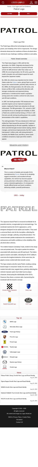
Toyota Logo (13, 347)
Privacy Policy (17, 417)
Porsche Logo (14, 337)
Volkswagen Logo (15, 352)
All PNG (9, 13)
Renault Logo (13, 357)
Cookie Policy (27, 417)
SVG (28, 13)
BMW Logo (13, 321)
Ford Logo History (15, 332)
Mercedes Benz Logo (16, 326)
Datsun (15, 82)
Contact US (19, 422)
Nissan (17, 174)
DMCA (10, 417)
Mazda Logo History (15, 362)
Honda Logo (13, 367)
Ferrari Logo (13, 342)
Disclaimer (19, 419)
